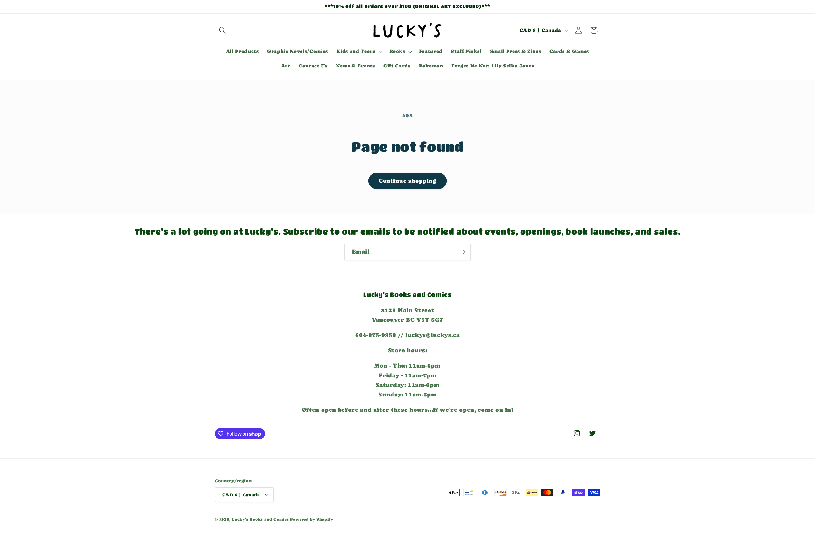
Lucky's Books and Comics (260, 519)
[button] (222, 30)
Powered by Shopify (311, 519)
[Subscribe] (462, 252)
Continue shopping (407, 181)
